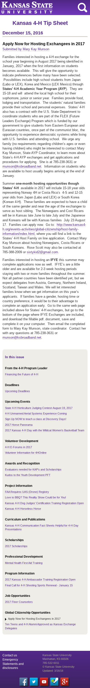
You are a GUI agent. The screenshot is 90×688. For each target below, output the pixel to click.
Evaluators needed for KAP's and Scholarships (33, 469)
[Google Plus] (64, 682)
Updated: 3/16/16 (52, 670)
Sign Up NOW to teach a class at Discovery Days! (35, 418)
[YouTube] (44, 682)
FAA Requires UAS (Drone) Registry (27, 491)
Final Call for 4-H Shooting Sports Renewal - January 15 (39, 585)
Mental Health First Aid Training (23, 562)
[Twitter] (34, 682)
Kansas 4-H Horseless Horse (23, 508)
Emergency (10, 659)
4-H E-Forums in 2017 (18, 447)
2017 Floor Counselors (19, 601)
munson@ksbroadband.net (21, 166)
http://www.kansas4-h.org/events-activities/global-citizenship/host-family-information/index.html (44, 229)
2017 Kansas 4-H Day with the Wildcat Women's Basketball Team (44, 430)
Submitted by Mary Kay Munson (25, 49)
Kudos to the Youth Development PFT (27, 475)
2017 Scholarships (16, 546)
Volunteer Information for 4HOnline (25, 452)
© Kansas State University (58, 666)
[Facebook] (24, 682)
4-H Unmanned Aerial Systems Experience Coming (36, 413)
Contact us (9, 655)
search (83, 8)
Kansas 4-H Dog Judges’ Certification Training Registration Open (44, 503)
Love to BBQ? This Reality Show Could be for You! (35, 497)
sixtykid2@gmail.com (42, 252)
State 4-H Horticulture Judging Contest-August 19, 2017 (38, 407)
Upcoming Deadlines (17, 391)
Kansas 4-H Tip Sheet (40, 23)
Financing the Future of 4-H (21, 374)
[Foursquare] (54, 682)
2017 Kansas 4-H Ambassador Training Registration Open (40, 579)
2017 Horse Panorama (18, 424)
